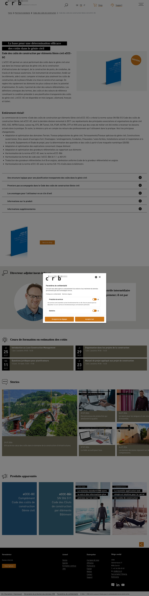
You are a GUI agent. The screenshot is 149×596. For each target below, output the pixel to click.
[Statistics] (94, 311)
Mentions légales (67, 294)
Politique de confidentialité (53, 294)
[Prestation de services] (94, 299)
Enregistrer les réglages (59, 319)
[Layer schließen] (99, 277)
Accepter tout (89, 319)
